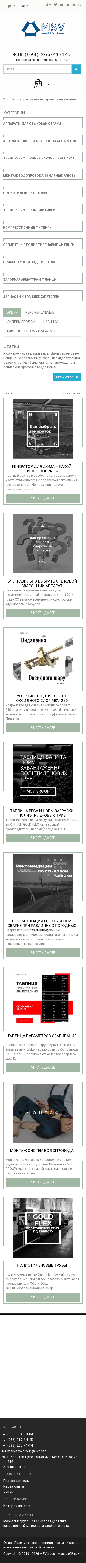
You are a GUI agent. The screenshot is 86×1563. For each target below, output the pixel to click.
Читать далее (43, 498)
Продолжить (67, 376)
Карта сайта (13, 1486)
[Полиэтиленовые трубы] (43, 1228)
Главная (9, 99)
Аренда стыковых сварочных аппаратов (39, 141)
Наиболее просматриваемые (32, 331)
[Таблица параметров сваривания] (43, 998)
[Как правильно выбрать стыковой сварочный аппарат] (43, 543)
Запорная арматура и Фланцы (30, 279)
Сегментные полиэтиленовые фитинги (39, 245)
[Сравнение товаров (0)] (61, 5)
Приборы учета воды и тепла (29, 262)
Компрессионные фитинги (27, 227)
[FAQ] (73, 5)
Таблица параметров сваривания (42, 1035)
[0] (55, 5)
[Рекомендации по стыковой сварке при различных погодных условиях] (43, 883)
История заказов (17, 1506)
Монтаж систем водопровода (42, 1150)
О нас (7, 1543)
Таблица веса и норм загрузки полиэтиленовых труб (42, 813)
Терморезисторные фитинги (29, 210)
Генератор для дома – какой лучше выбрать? (42, 468)
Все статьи (71, 393)
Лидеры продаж (21, 322)
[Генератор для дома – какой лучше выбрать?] (43, 429)
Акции (12, 312)
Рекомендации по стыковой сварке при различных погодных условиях (42, 925)
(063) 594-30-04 (20, 1434)
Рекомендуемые (39, 312)
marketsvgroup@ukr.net (26, 1451)
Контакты (47, 1547)
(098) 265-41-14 (20, 1445)
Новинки (50, 322)
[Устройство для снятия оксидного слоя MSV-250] (43, 658)
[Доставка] (67, 5)
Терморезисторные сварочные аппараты (40, 158)
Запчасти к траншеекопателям (31, 297)
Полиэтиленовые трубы (25, 193)
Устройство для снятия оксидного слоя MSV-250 (42, 698)
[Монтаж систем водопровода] (43, 1113)
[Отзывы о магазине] (79, 5)
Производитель (16, 1481)
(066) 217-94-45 (20, 1440)
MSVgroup (47, 1553)
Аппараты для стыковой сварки (32, 123)
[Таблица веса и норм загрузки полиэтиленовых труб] (43, 773)
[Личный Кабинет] (48, 5)
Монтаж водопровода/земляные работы (39, 175)
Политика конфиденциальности (39, 1543)
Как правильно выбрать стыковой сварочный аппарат (42, 583)
